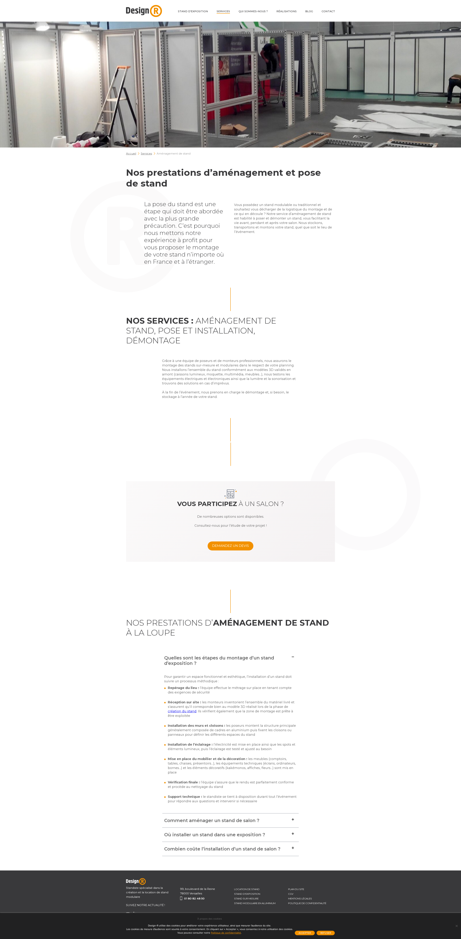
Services (223, 11)
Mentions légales (300, 898)
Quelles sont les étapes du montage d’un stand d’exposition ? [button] (219, 660)
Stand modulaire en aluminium (255, 903)
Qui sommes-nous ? (253, 11)
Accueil (131, 153)
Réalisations (286, 11)
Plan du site (296, 889)
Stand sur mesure (246, 898)
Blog (309, 11)
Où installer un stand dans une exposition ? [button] (214, 834)
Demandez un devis (230, 546)
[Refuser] (456, 926)
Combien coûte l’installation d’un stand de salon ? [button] (222, 849)
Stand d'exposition (247, 893)
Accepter (305, 932)
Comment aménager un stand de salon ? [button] (211, 820)
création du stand (182, 711)
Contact (328, 11)
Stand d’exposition (193, 11)
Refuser (325, 932)
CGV (290, 893)
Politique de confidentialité (307, 903)
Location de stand (246, 889)
